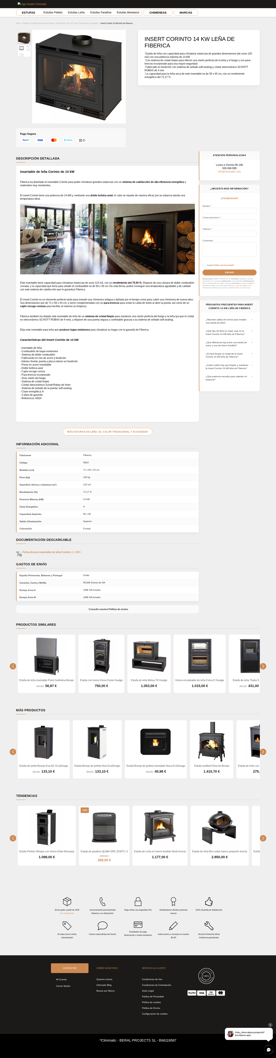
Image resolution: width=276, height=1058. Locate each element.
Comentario (208, 240)
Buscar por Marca (105, 990)
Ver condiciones (67, 913)
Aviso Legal (148, 990)
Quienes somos (104, 979)
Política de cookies (151, 1002)
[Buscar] (247, 4)
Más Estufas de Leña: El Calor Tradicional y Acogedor (107, 431)
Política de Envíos (151, 1008)
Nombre (207, 206)
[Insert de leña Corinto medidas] (24, 51)
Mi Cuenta (61, 979)
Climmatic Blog (103, 985)
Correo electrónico (212, 217)
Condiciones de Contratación (156, 985)
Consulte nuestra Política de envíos (108, 609)
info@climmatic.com (229, 171)
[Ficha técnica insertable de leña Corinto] (19, 552)
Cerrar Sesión (63, 986)
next (263, 666)
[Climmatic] (32, 4)
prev (13, 666)
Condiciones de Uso (152, 979)
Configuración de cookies (155, 1013)
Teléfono (207, 229)
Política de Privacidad (242, 288)
